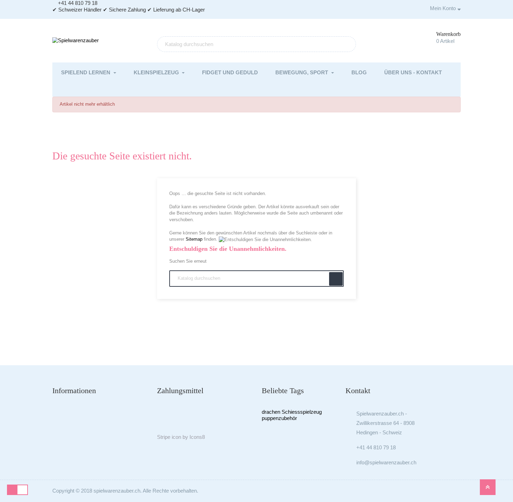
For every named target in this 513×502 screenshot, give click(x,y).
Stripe (163, 437)
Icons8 (197, 437)
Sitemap (194, 239)
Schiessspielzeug (302, 412)
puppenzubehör (279, 418)
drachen (271, 412)
